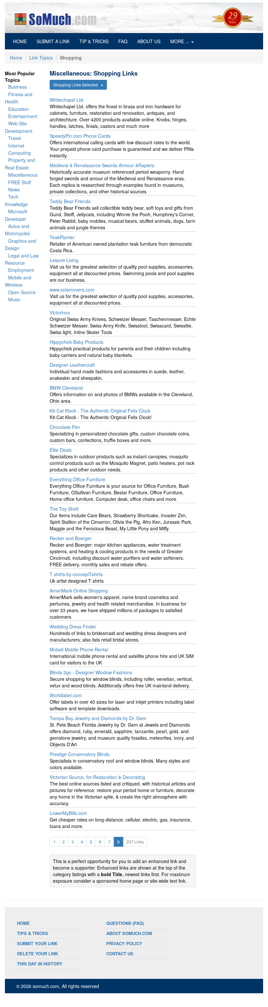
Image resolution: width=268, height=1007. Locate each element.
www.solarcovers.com (72, 289)
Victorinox (60, 312)
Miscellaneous (23, 174)
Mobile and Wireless (18, 281)
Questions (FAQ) (125, 923)
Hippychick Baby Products (76, 342)
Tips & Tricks (32, 933)
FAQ (122, 41)
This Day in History (39, 964)
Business (17, 86)
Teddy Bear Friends (70, 201)
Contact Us (119, 953)
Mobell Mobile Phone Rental (79, 649)
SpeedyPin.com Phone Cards (80, 135)
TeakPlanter (62, 237)
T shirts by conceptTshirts (76, 574)
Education (18, 109)
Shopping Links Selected (77, 84)
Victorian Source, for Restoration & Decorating (97, 777)
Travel (14, 138)
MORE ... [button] (180, 41)
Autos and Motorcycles (17, 230)
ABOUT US (148, 41)
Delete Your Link (37, 953)
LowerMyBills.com (68, 813)
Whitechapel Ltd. (67, 100)
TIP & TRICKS (94, 41)
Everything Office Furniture (77, 479)
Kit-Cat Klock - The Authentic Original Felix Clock (100, 410)
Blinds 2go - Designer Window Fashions (91, 672)
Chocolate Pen (65, 427)
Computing (19, 153)
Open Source (22, 292)
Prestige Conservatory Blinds (79, 754)
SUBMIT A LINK (53, 41)
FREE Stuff (19, 182)
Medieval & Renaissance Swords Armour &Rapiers (102, 165)
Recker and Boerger (71, 538)
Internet (16, 145)
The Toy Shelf (64, 508)
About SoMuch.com (129, 933)
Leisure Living (64, 260)
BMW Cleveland (66, 387)
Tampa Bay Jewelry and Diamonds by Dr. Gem (98, 718)
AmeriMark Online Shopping (79, 590)
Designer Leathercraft (72, 365)
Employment (21, 270)
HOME (22, 41)
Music (14, 299)
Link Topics (41, 57)
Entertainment (22, 116)
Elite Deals (61, 450)
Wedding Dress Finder (73, 626)
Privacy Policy (124, 943)
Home (16, 57)
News (14, 189)
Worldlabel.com (66, 695)
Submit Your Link (37, 943)
